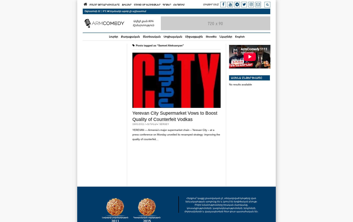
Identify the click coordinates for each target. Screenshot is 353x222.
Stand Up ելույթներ (147, 4)
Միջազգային (194, 36)
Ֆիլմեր (126, 4)
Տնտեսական (152, 36)
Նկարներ (226, 36)
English (240, 36)
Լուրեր (113, 36)
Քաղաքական (130, 36)
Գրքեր (167, 4)
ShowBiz (211, 36)
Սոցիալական (173, 36)
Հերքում (179, 4)
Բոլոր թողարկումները (105, 4)
